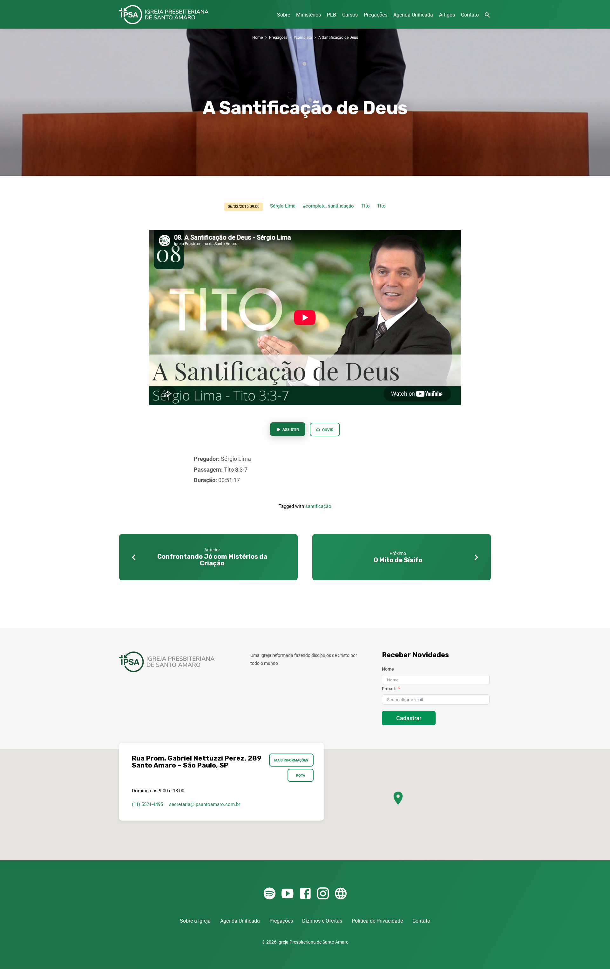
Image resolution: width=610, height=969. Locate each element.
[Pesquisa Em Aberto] (487, 15)
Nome (388, 669)
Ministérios (308, 15)
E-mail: (389, 688)
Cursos (350, 15)
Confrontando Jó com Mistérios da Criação (212, 560)
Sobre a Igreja (195, 921)
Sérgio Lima (282, 206)
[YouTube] (287, 893)
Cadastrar (408, 718)
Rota (300, 775)
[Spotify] (269, 893)
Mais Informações (291, 760)
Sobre (283, 15)
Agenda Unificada (413, 15)
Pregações (375, 15)
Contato (470, 15)
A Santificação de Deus (338, 37)
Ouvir (327, 430)
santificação (341, 206)
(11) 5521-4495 (147, 804)
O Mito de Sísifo (398, 560)
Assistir (290, 429)
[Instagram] (323, 893)
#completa (303, 37)
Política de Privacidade (377, 921)
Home (257, 37)
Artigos (447, 15)
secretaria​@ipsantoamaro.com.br (204, 804)
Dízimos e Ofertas (322, 921)
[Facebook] (305, 893)
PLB (331, 15)
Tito (365, 206)
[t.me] (341, 893)
